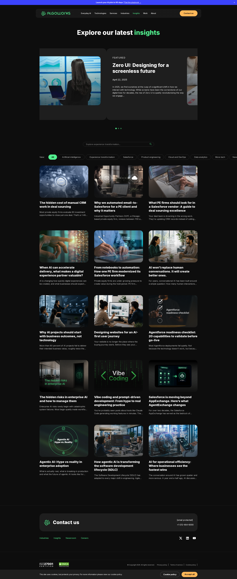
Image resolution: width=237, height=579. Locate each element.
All (52, 156)
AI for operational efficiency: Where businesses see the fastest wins (170, 466)
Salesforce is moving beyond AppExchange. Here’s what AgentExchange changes (170, 401)
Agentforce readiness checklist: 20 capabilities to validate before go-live (173, 336)
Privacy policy (162, 565)
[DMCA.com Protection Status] (64, 564)
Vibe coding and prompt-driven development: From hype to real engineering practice (117, 401)
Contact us (66, 522)
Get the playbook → (133, 2)
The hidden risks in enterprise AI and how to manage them (63, 399)
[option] (119, 84)
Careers (84, 538)
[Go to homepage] (56, 13)
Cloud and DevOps (177, 156)
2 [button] (118, 128)
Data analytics (200, 156)
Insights (136, 13)
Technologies (100, 13)
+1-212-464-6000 (185, 524)
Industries (125, 13)
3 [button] (121, 128)
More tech (220, 156)
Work (145, 13)
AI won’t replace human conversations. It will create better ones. (169, 271)
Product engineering (151, 156)
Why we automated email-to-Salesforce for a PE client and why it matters (116, 206)
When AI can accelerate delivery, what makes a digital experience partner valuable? (62, 271)
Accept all (190, 574)
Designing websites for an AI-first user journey (116, 334)
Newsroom (71, 538)
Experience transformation (102, 156)
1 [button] (116, 128)
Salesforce (128, 156)
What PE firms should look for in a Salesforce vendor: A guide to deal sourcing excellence (172, 206)
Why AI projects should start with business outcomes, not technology (61, 336)
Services (113, 13)
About (153, 13)
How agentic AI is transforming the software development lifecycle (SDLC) (117, 466)
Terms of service (176, 565)
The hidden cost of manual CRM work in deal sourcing (63, 204)
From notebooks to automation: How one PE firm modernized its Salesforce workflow (117, 271)
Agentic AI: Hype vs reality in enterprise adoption (61, 464)
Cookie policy (191, 565)
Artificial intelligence (71, 156)
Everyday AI (86, 13)
